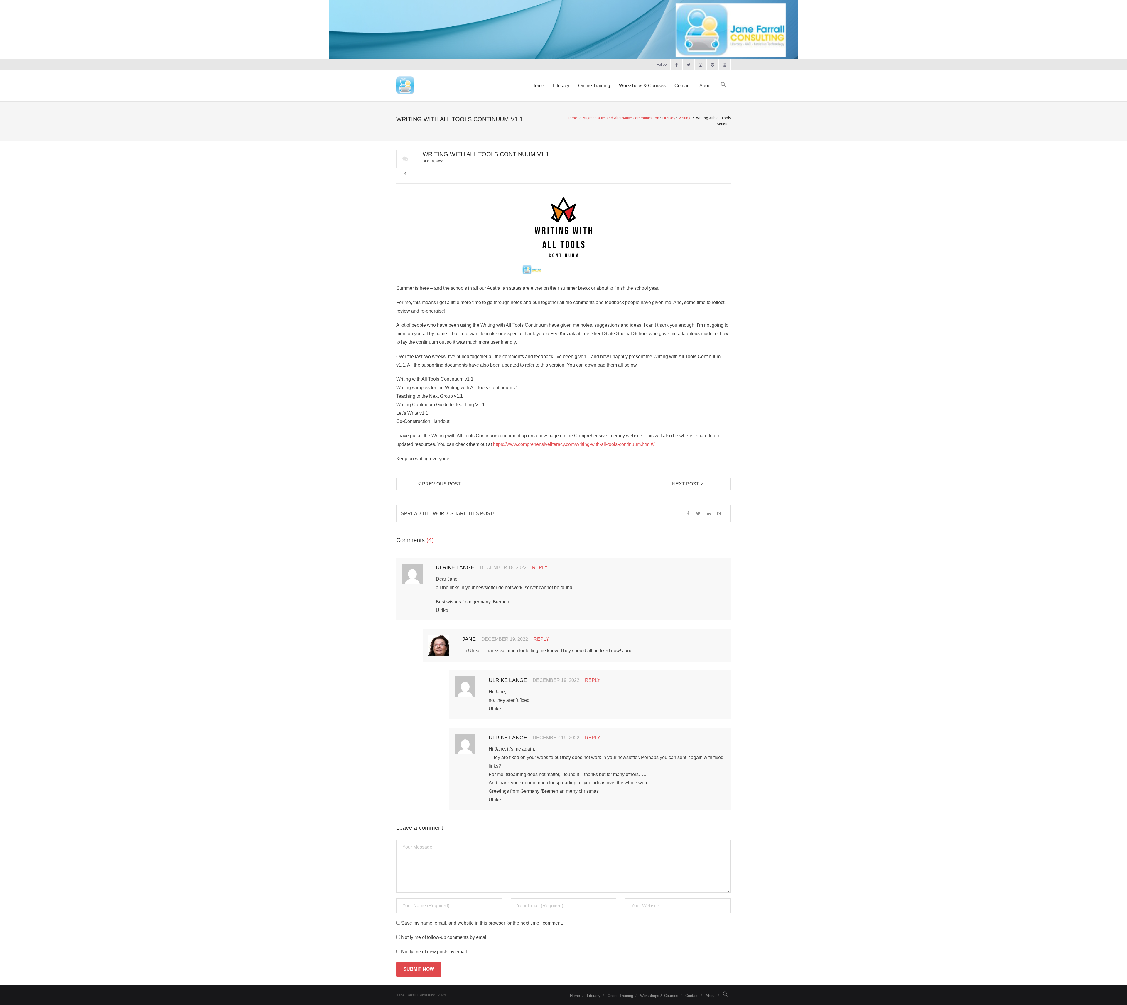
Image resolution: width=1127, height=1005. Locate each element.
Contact (692, 996)
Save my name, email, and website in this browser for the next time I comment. (482, 922)
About (711, 996)
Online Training (620, 996)
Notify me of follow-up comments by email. (445, 937)
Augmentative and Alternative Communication (621, 117)
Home (572, 117)
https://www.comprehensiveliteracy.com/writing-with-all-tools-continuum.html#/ (573, 444)
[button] (723, 85)
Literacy (668, 117)
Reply (540, 567)
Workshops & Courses (659, 996)
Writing (684, 117)
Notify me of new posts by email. (434, 951)
